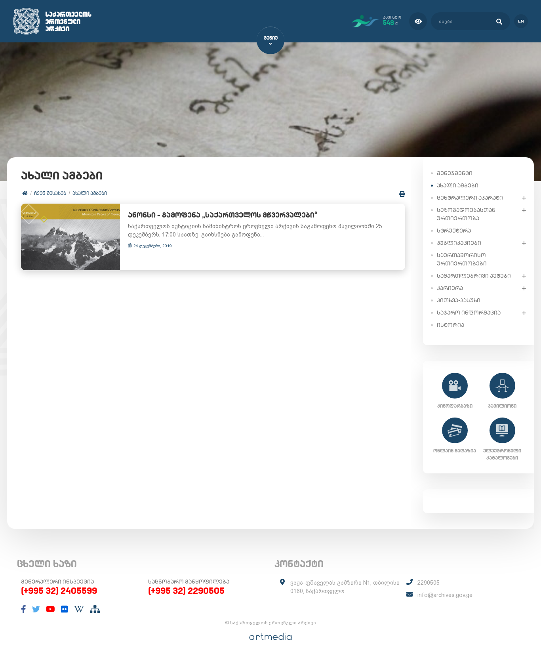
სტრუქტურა (454, 230)
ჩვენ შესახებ (50, 193)
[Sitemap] (95, 609)
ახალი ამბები (89, 193)
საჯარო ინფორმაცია (469, 312)
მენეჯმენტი (454, 173)
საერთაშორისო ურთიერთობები (462, 259)
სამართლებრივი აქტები (474, 275)
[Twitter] (36, 609)
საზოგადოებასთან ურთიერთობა (466, 214)
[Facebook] (23, 609)
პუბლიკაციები (459, 242)
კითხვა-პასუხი (458, 300)
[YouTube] (50, 609)
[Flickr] (64, 609)
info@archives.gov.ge (444, 595)
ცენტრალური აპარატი (470, 197)
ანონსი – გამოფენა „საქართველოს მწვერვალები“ (223, 214)
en (521, 21)
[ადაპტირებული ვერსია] (418, 21)
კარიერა (450, 288)
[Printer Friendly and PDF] (402, 194)
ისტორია (450, 324)
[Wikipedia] (79, 609)
